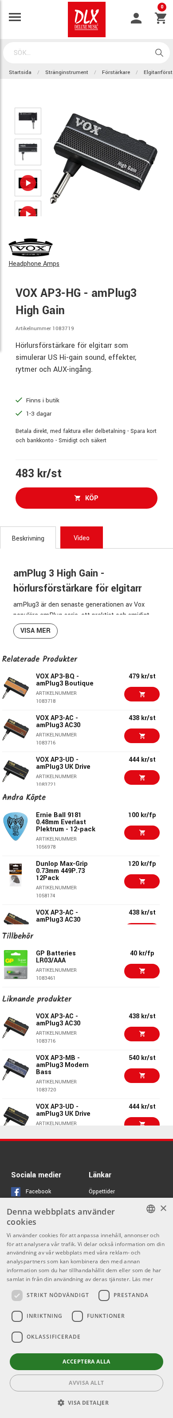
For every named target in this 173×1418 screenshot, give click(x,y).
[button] (86, 1402)
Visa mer (35, 630)
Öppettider (102, 1192)
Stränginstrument (66, 72)
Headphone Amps (33, 264)
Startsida (20, 72)
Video (82, 538)
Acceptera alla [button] (86, 1361)
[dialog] (86, 1308)
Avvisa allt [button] (86, 1383)
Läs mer (142, 1279)
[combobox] (150, 1208)
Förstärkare (116, 72)
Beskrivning (28, 538)
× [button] (163, 1208)
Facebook (38, 1192)
